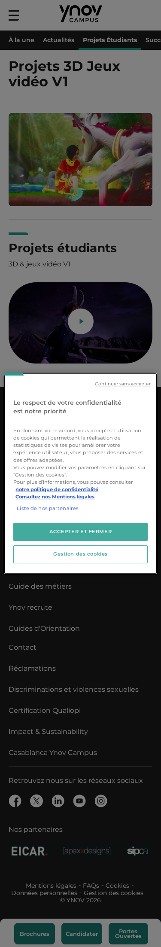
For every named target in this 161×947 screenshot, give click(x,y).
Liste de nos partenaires (48, 508)
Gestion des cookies (80, 554)
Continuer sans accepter (122, 384)
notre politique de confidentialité (56, 489)
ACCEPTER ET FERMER (80, 531)
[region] (80, 473)
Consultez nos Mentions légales (54, 497)
